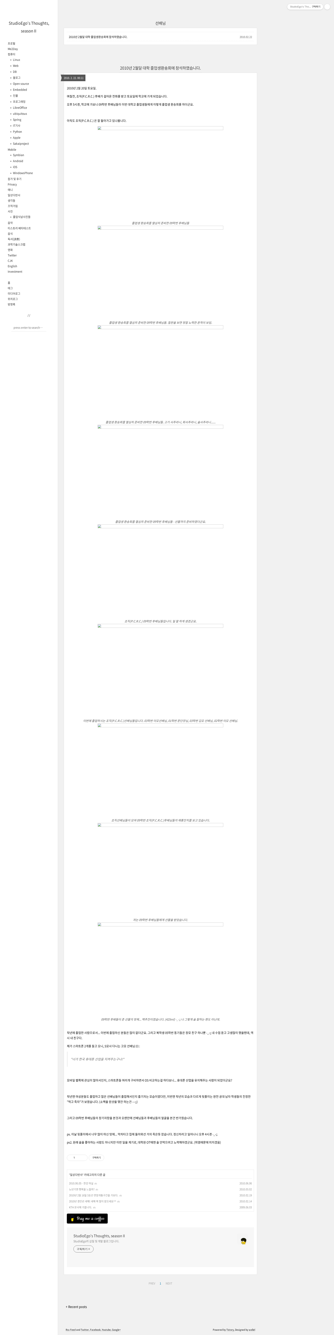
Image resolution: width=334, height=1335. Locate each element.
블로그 (16, 77)
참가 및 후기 (14, 179)
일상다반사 (14, 195)
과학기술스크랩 (16, 244)
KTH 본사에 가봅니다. (80, 1207)
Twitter (12, 255)
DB (14, 71)
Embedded (19, 89)
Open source (20, 83)
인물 (15, 95)
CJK (10, 260)
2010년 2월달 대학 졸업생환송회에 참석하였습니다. (98, 37)
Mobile (12, 149)
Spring (16, 119)
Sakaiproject (20, 143)
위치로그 (13, 299)
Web (15, 65)
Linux (16, 59)
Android (17, 161)
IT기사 (16, 125)
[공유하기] (78, 1158)
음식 (10, 233)
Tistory (230, 1330)
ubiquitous (19, 113)
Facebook (95, 1330)
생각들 (11, 200)
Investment (15, 271)
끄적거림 (13, 206)
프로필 (11, 43)
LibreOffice (19, 107)
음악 (10, 223)
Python (17, 131)
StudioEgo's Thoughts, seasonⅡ (99, 1236)
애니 (10, 190)
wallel (252, 1330)
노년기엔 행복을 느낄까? (82, 1189)
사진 (10, 211)
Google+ (116, 1330)
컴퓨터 (11, 54)
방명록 (11, 304)
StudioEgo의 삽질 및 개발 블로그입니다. (96, 1241)
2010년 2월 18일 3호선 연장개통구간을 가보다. (93, 1195)
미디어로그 (14, 293)
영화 (10, 250)
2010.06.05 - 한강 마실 (81, 1183)
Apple (16, 137)
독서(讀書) (14, 239)
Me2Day (13, 49)
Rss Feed (71, 1330)
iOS (14, 167)
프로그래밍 (19, 101)
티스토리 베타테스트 (19, 228)
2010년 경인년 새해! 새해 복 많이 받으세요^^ (92, 1201)
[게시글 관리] (83, 1158)
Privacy (12, 184)
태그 (10, 288)
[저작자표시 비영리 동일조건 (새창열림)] (109, 1157)
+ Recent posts (76, 1306)
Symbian (18, 155)
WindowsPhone (22, 173)
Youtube (106, 1330)
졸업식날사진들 (21, 217)
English (12, 266)
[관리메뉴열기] (327, 7)
